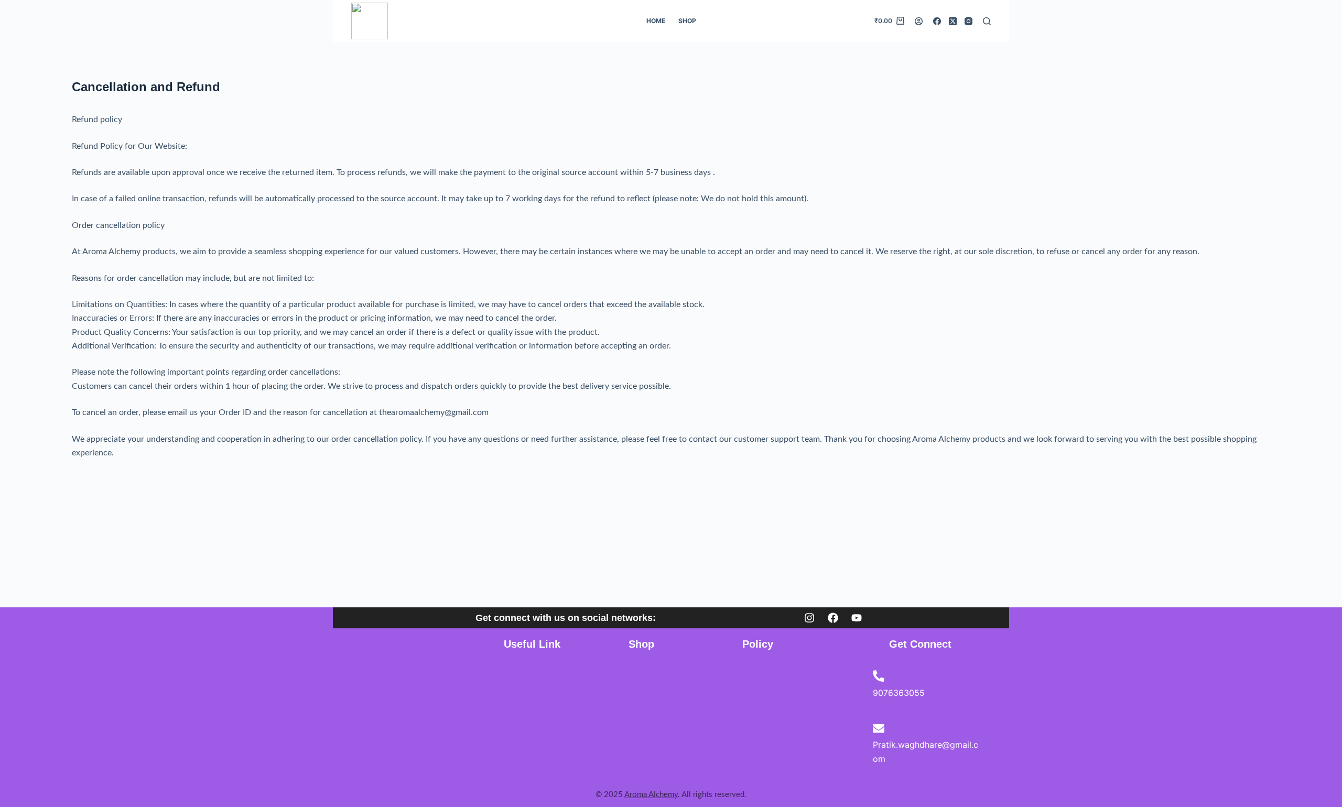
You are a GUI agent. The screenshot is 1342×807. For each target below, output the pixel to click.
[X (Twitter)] (953, 21)
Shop (687, 21)
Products (645, 693)
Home (655, 21)
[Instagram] (968, 21)
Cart (637, 674)
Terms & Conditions (778, 731)
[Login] (919, 21)
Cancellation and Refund (787, 750)
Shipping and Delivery (782, 712)
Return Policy (767, 693)
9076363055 (899, 693)
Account (644, 712)
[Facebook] (937, 21)
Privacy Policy (768, 674)
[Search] (987, 21)
